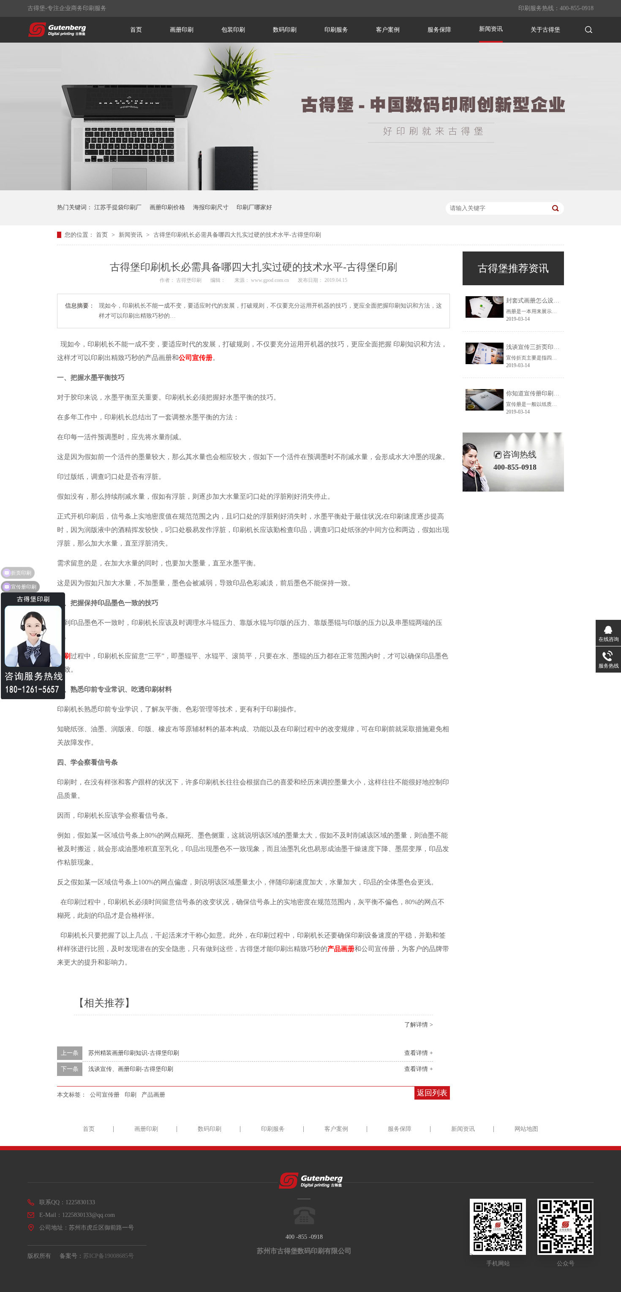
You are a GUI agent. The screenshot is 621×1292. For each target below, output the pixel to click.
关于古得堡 (545, 30)
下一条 (70, 1069)
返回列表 (432, 1093)
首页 (136, 30)
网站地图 (526, 1129)
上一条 (70, 1053)
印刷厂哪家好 (254, 207)
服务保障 (439, 30)
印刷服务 (336, 30)
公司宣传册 (195, 357)
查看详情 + (418, 1053)
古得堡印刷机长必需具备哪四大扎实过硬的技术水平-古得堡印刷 (237, 235)
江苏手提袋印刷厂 (118, 207)
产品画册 (340, 948)
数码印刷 (285, 30)
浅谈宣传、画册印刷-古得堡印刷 (130, 1069)
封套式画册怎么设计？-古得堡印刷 (551, 300)
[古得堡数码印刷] (57, 34)
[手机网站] (498, 1253)
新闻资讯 (491, 29)
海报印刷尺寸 (211, 207)
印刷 (130, 1095)
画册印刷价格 (167, 207)
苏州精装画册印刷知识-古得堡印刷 (133, 1053)
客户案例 (388, 30)
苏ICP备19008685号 (108, 1256)
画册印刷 (181, 30)
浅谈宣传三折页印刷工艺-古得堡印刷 (554, 347)
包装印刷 (233, 30)
